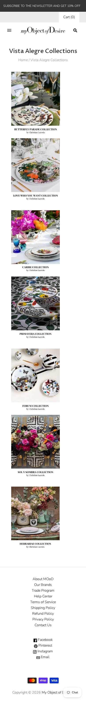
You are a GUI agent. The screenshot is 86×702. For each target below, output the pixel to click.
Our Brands (43, 584)
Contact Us (43, 625)
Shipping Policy (43, 607)
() (69, 17)
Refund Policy (43, 613)
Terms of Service (43, 602)
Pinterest (44, 645)
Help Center (43, 596)
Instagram (45, 651)
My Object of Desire (57, 692)
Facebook (45, 639)
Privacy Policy (43, 619)
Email (45, 657)
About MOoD (43, 579)
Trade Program (43, 590)
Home (23, 60)
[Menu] (9, 30)
